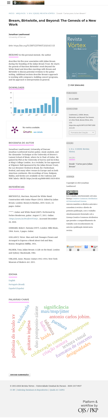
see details (38, 132)
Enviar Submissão (19, 375)
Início (11, 13)
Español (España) (16, 288)
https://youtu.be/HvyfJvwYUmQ (23, 218)
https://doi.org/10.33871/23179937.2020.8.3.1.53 (34, 45)
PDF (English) (77, 85)
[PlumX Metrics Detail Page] (15, 130)
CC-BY (12, 390)
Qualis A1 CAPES (57, 390)
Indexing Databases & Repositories (32, 390)
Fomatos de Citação (79, 132)
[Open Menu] (8, 2)
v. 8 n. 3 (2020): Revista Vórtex (41, 13)
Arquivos (20, 13)
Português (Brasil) (16, 284)
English (12, 280)
